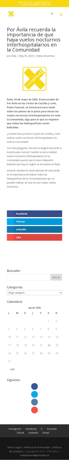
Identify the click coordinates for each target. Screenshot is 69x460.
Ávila (13, 55)
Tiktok (20, 432)
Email (46, 432)
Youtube (52, 428)
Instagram (15, 428)
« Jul (12, 369)
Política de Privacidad (37, 447)
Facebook (31, 428)
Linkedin (33, 432)
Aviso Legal (14, 447)
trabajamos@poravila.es (34, 455)
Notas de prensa (45, 55)
